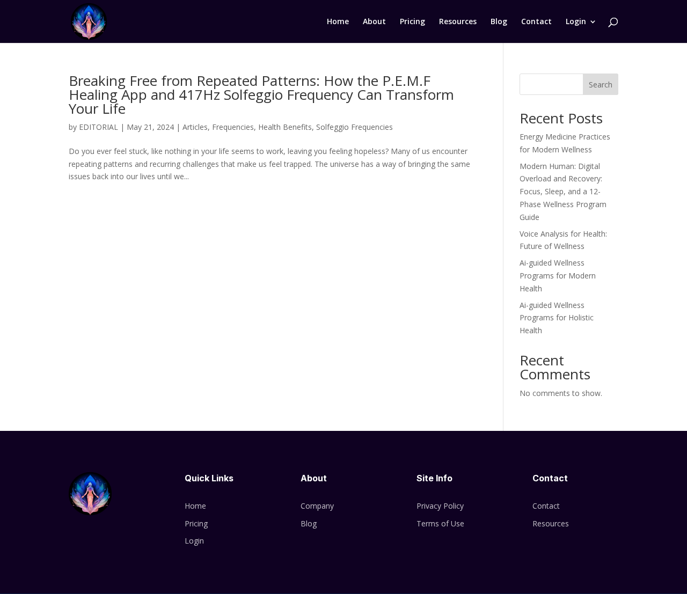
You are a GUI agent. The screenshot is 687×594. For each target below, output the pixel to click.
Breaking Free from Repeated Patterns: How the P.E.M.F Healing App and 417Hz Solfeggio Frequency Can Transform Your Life (261, 94)
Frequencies (233, 127)
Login (576, 22)
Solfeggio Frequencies (354, 127)
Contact (536, 22)
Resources (458, 22)
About (374, 22)
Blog (499, 22)
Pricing (412, 22)
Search (600, 84)
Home (338, 22)
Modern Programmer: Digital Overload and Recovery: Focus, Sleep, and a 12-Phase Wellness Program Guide (563, 191)
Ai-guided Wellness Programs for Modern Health (558, 276)
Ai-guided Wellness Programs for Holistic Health (557, 318)
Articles (195, 127)
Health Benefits (285, 127)
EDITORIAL (98, 127)
